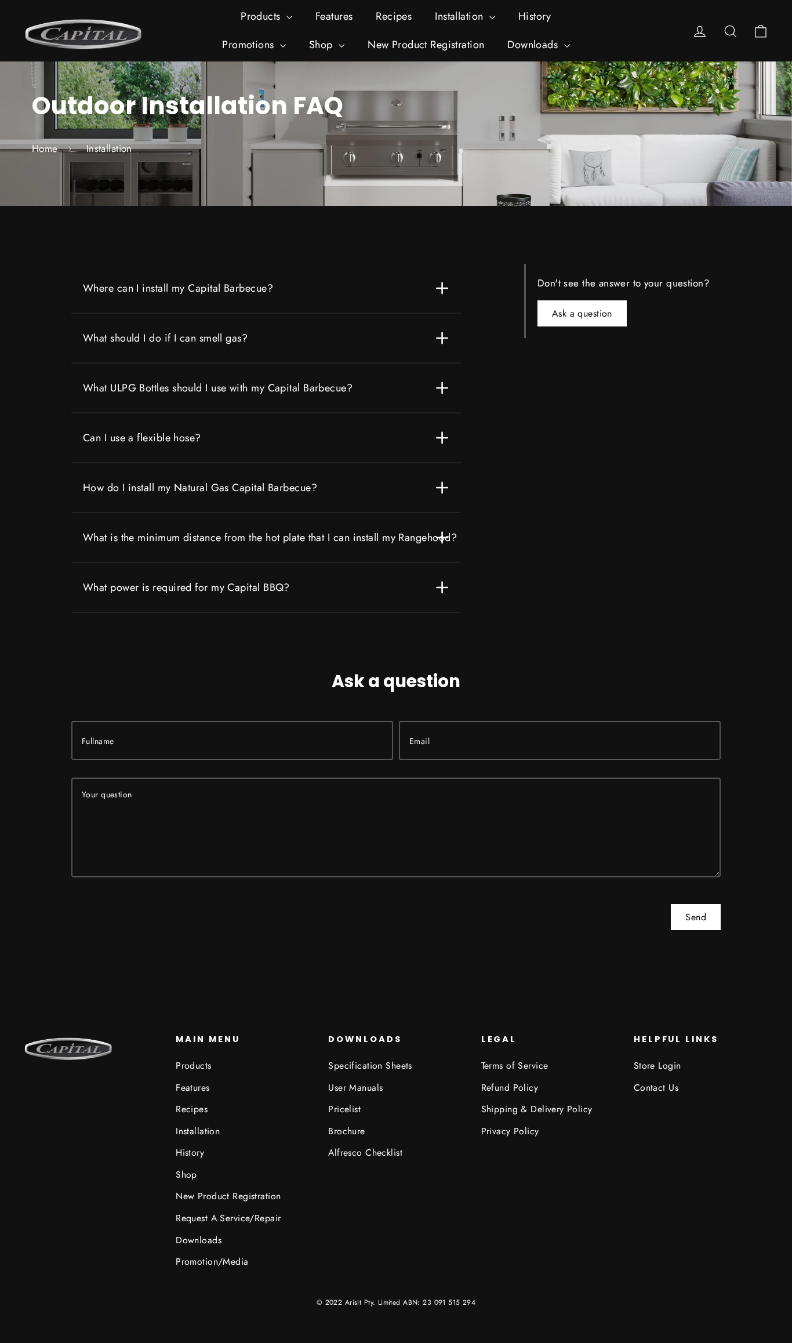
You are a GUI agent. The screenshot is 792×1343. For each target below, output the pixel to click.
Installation (460, 16)
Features (334, 16)
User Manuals (355, 1087)
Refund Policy (510, 1087)
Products (262, 16)
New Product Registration (426, 44)
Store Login (657, 1065)
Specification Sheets (370, 1065)
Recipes (394, 16)
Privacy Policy (510, 1131)
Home (45, 148)
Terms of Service (514, 1065)
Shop (322, 44)
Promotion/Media (212, 1261)
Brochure (346, 1131)
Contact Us (656, 1087)
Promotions (249, 44)
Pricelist (344, 1109)
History (534, 16)
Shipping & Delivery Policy (537, 1109)
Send (695, 917)
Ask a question (582, 313)
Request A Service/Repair (228, 1218)
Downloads (534, 44)
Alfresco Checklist (365, 1152)
